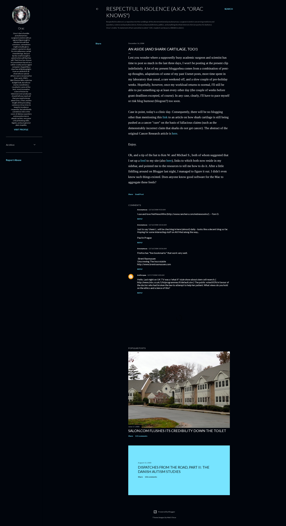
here (174, 133)
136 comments (151, 477)
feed (143, 160)
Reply (140, 219)
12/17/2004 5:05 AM (155, 275)
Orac (21, 28)
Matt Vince (171, 517)
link (165, 117)
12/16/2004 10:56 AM (158, 248)
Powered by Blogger (166, 512)
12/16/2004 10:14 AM (158, 225)
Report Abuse (13, 160)
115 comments (141, 436)
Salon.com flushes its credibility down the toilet (177, 430)
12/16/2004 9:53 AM (157, 209)
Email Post (139, 194)
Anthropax (141, 275)
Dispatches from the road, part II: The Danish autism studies (173, 469)
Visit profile (21, 129)
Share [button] (98, 43)
